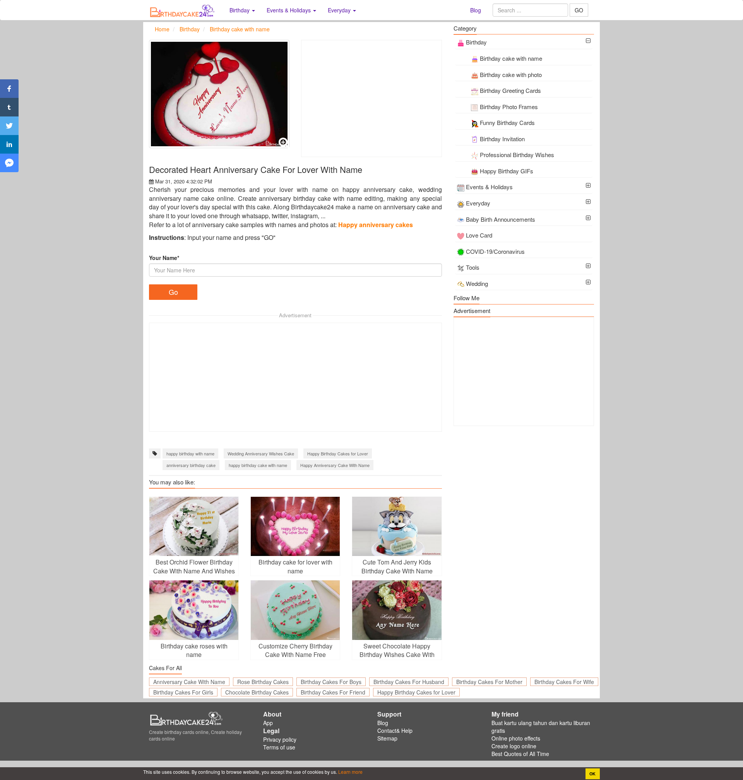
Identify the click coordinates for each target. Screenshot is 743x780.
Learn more (350, 771)
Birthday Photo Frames (509, 107)
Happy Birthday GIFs (506, 171)
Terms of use (279, 747)
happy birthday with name (190, 453)
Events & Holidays (489, 187)
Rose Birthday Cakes (263, 682)
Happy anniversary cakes (375, 224)
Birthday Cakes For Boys (331, 682)
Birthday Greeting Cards (510, 90)
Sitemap (387, 738)
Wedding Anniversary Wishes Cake (261, 453)
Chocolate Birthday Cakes (257, 692)
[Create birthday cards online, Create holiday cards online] (183, 10)
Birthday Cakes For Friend (333, 692)
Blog (475, 10)
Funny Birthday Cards (507, 122)
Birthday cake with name (511, 58)
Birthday (476, 42)
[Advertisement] (371, 98)
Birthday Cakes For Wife (564, 682)
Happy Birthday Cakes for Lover (337, 453)
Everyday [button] (340, 10)
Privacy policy (279, 739)
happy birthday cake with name (258, 465)
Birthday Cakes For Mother (489, 682)
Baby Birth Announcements (500, 219)
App (268, 723)
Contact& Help (395, 730)
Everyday (478, 203)
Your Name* (164, 258)
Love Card (479, 235)
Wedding (477, 283)
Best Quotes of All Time (520, 754)
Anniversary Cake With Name (189, 682)
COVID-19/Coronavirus (495, 251)
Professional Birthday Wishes (517, 155)
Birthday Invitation (502, 139)
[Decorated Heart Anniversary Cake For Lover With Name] (219, 94)
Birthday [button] (240, 10)
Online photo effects (515, 738)
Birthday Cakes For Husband (408, 682)
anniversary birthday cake (191, 465)
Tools (472, 267)
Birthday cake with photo (511, 74)
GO (579, 10)
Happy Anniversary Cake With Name (335, 465)
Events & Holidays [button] (289, 10)
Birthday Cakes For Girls (183, 692)
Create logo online (513, 746)
